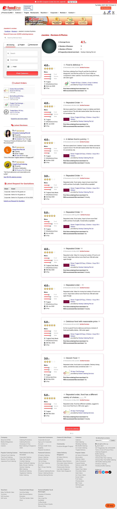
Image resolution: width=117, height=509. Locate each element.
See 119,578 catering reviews (12, 177)
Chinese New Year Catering (103, 458)
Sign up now (72, 2)
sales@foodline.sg (102, 444)
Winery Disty (42, 506)
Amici (39, 469)
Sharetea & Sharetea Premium (44, 495)
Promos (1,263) (7, 12)
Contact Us (4, 444)
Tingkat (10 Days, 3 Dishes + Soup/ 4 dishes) (84, 82)
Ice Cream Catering (81, 448)
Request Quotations (44, 450)
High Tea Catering (25, 459)
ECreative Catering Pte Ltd (21, 133)
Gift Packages (80, 485)
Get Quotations (105, 8)
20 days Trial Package (77, 371)
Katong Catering (43, 459)
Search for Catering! (72, 428)
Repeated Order (73, 103)
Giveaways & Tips (25, 444)
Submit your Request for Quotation (14, 201)
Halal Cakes (79, 473)
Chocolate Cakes (81, 471)
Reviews (63, 12)
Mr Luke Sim (18, 155)
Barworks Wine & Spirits (45, 504)
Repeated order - (73, 285)
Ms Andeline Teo (20, 139)
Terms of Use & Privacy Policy (104, 450)
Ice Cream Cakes (81, 475)
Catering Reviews (25, 442)
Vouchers (44, 12)
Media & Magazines (7, 442)
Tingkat (26, 12)
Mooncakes (79, 457)
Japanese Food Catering (8, 461)
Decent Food (71, 358)
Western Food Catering (8, 459)
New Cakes (79, 467)
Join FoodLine (61, 440)
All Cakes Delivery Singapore (62, 458)
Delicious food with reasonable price (82, 321)
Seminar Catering (25, 467)
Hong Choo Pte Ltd (19, 149)
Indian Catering (24, 475)
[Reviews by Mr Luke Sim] (8, 154)
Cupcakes (79, 487)
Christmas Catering (100, 464)
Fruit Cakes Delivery (63, 465)
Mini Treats (79, 483)
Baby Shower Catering (26, 465)
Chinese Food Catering (8, 455)
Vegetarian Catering (26, 473)
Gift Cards (4, 498)
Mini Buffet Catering (81, 446)
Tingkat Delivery (80, 450)
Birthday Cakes (80, 459)
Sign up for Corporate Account (44, 443)
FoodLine (7, 31)
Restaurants (34, 12)
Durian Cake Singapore (64, 471)
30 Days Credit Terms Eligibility (44, 447)
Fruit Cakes (79, 479)
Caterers (18, 12)
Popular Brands (80, 463)
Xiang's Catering (43, 457)
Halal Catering (80, 442)
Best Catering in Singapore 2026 (28, 447)
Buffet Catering (99, 454)
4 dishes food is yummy (76, 139)
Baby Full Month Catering (27, 463)
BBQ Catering (24, 469)
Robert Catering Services (86, 373)
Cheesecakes (80, 481)
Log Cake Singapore (63, 469)
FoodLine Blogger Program (65, 446)
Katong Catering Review (45, 475)
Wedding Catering (81, 444)
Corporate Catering (25, 457)
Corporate (53, 12)
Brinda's (40, 465)
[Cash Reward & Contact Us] (72, 12)
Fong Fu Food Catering (20, 164)
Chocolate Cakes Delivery (65, 463)
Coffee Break (42, 502)
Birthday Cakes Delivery (64, 461)
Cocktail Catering (25, 461)
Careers (3, 446)
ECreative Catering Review (46, 471)
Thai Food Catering (7, 457)
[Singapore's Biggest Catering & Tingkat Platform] (10, 10)
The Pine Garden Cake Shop (26, 499)
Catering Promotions (26, 440)
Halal (14, 66)
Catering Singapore (101, 452)
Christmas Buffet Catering (102, 466)
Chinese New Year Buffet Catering (105, 460)
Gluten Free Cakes (81, 469)
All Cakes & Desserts (82, 455)
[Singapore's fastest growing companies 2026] (27, 10)
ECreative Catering (44, 455)
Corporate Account (44, 440)
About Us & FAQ (5, 440)
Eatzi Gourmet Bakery (26, 494)
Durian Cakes (80, 477)
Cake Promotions (81, 461)
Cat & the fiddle (24, 492)
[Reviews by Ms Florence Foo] (8, 168)
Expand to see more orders (19, 118)
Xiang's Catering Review (45, 473)
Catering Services (100, 456)
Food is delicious (73, 65)
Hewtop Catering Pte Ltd (86, 121)
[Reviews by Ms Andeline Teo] (8, 137)
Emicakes (22, 496)
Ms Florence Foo (20, 170)
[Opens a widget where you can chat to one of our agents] (110, 506)
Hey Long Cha (42, 498)
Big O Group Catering (44, 467)
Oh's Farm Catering (44, 463)
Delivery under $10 (81, 465)
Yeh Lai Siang (42, 461)
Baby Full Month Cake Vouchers (7, 493)
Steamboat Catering (26, 471)
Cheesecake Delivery (63, 467)
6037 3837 (100, 446)
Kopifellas (41, 500)
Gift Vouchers (5, 496)
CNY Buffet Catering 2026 (103, 462)
